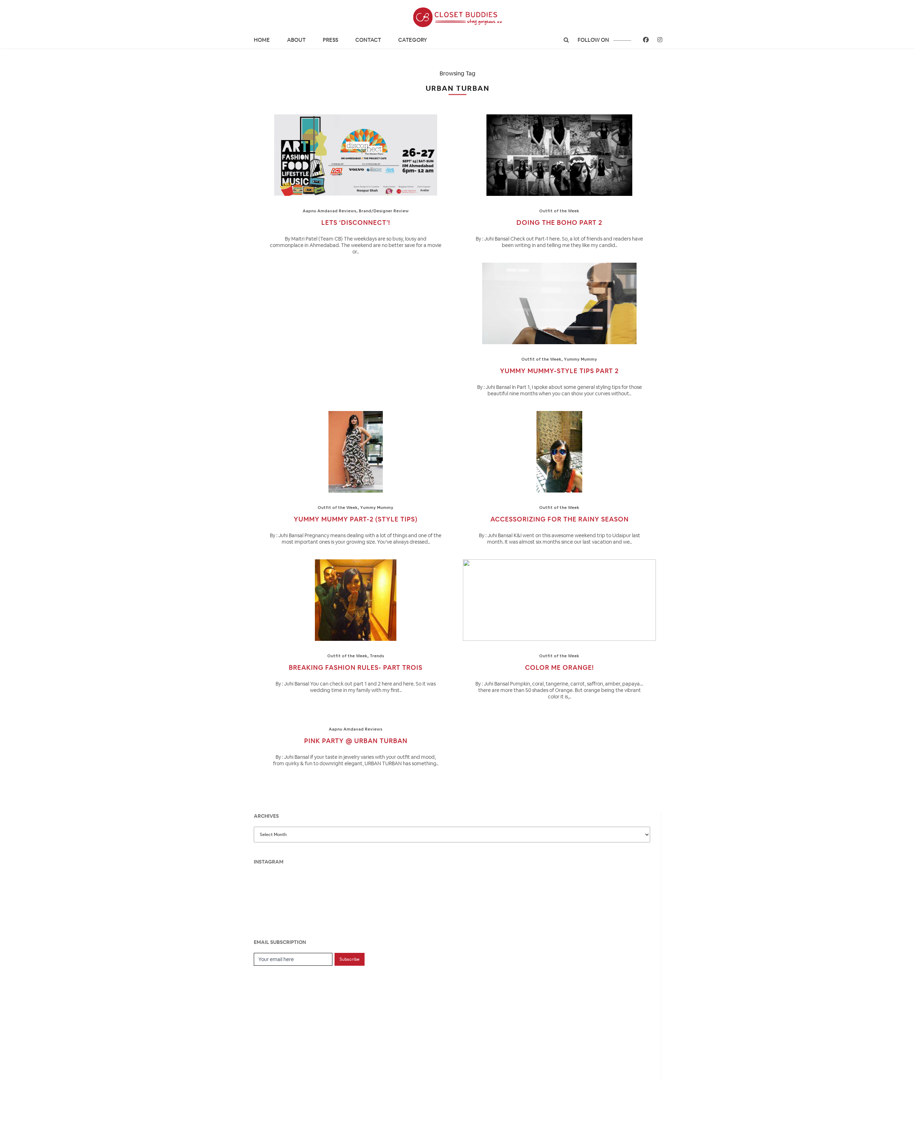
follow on (594, 39)
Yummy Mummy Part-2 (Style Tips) (355, 519)
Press (330, 39)
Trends (377, 655)
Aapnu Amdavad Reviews (329, 210)
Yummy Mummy (580, 359)
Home (262, 39)
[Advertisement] (307, 1019)
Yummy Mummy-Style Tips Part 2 (559, 371)
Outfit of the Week (559, 210)
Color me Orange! (559, 667)
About (296, 39)
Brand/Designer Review (384, 210)
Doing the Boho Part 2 (559, 222)
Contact (368, 39)
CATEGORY (412, 39)
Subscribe (350, 959)
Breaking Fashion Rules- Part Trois (355, 667)
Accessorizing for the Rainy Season (559, 519)
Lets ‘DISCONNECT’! (355, 222)
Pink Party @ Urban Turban (355, 741)
